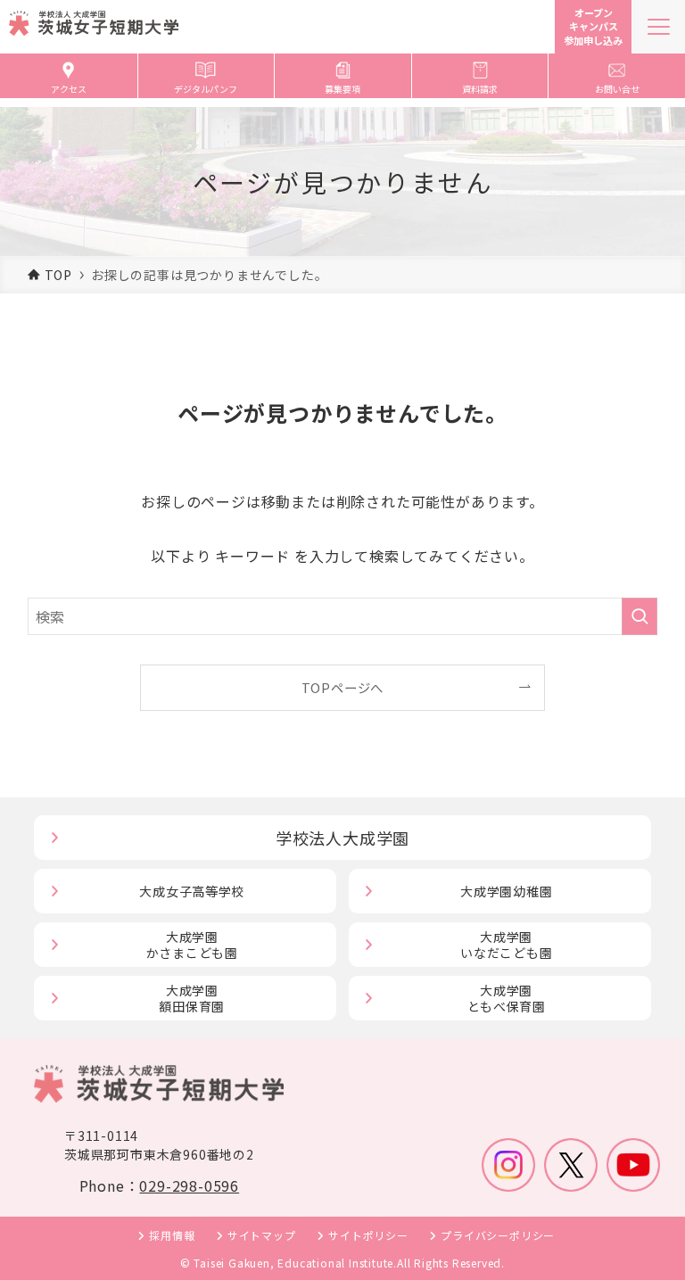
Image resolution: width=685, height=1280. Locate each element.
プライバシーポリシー (498, 1235)
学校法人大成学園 (342, 837)
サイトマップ (261, 1235)
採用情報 (171, 1235)
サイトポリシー (368, 1235)
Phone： (159, 1185)
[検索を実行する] (639, 616)
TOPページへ (342, 687)
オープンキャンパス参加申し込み (593, 26)
